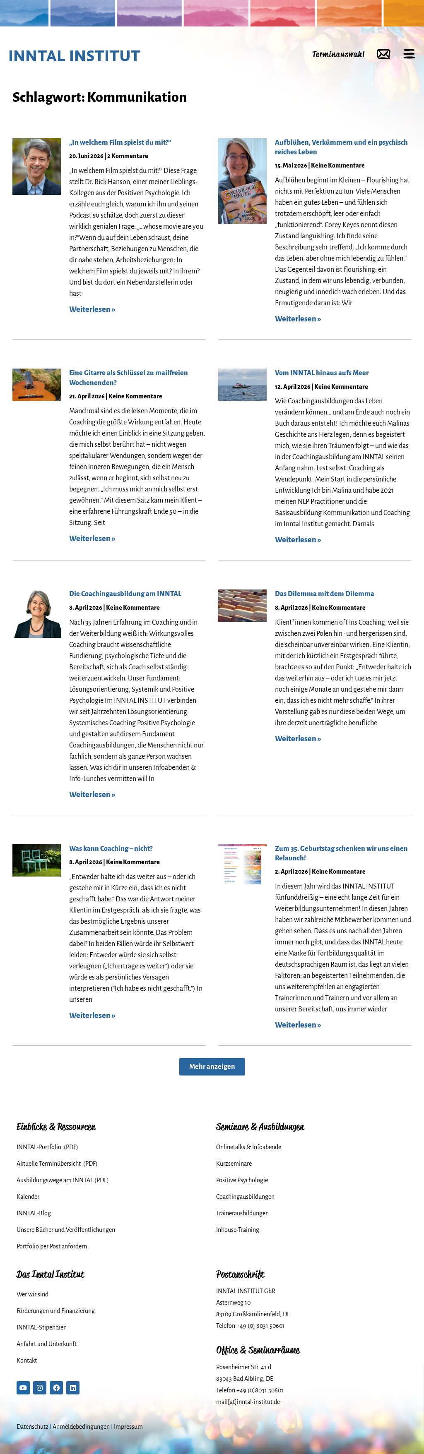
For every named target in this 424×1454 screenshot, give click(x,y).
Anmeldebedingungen (81, 1426)
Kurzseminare (234, 1163)
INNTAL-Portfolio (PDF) (47, 1147)
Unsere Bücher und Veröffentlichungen (66, 1229)
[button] (212, 1067)
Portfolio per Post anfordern (52, 1246)
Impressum (128, 1426)
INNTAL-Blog (34, 1213)
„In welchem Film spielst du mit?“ (120, 142)
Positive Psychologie (242, 1180)
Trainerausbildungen (242, 1213)
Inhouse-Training (237, 1229)
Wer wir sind (32, 1294)
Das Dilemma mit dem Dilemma (324, 594)
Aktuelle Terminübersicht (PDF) (57, 1163)
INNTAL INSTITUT (74, 55)
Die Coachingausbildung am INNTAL (125, 594)
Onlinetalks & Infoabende (248, 1147)
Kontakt (27, 1360)
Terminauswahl (338, 54)
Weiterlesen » (92, 309)
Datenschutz (32, 1426)
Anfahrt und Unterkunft (47, 1344)
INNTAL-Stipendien (42, 1327)
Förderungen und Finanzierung (56, 1311)
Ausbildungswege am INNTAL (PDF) (63, 1180)
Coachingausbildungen (245, 1196)
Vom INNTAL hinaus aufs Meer (322, 373)
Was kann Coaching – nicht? (110, 849)
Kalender (28, 1196)
